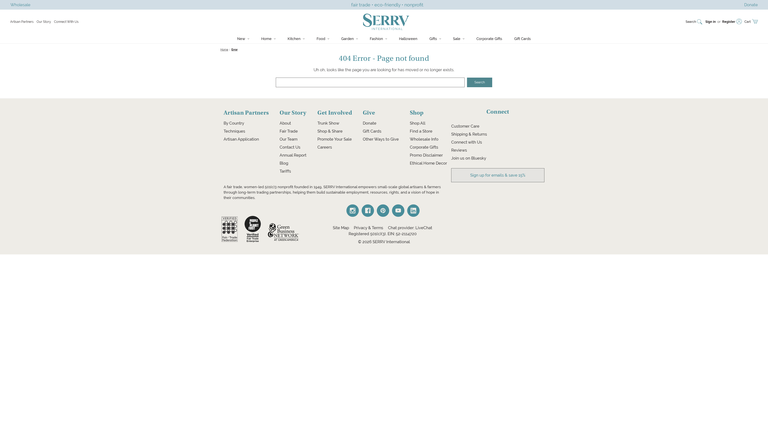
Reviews (459, 150)
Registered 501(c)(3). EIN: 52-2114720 (383, 233)
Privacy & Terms (368, 227)
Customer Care (465, 126)
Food (321, 39)
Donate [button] (751, 4)
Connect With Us (66, 22)
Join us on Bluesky (468, 158)
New (241, 39)
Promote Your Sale (334, 139)
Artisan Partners (22, 22)
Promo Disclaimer (426, 155)
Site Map (341, 227)
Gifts (433, 39)
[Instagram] (352, 210)
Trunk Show (328, 123)
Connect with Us (466, 142)
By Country (234, 123)
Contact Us (290, 147)
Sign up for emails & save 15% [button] (497, 175)
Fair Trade (289, 131)
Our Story (44, 22)
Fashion (376, 39)
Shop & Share (330, 131)
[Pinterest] (383, 210)
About (285, 123)
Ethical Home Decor (428, 163)
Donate (369, 123)
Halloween (408, 39)
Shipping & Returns (469, 134)
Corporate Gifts (489, 39)
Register (728, 22)
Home (266, 39)
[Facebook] (368, 210)
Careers (324, 147)
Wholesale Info (424, 139)
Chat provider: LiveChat (410, 227)
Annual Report (293, 155)
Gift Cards (522, 39)
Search (691, 22)
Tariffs (285, 171)
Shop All (417, 123)
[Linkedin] (413, 210)
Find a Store (421, 131)
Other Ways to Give (381, 139)
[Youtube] (398, 210)
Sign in (710, 22)
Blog (284, 163)
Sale (456, 39)
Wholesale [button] (20, 4)
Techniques (234, 131)
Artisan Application (241, 139)
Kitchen (294, 39)
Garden (347, 39)
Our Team (288, 139)
